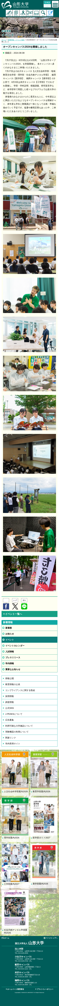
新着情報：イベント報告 (16, 40)
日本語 (47, 3)
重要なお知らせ (12, 669)
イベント (9, 639)
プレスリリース (12, 657)
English (47, 6)
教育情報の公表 (12, 684)
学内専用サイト (12, 743)
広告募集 (9, 720)
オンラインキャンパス (36, 13)
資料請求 (16, 13)
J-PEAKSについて (13, 714)
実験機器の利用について (17, 732)
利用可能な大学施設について (19, 726)
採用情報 (9, 696)
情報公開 (9, 678)
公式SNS (9, 708)
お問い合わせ (29, 13)
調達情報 (9, 702)
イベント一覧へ (12, 614)
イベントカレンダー (15, 645)
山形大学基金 (50, 13)
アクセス (22, 13)
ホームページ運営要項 (15, 989)
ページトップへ (51, 938)
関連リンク (10, 737)
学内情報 (9, 663)
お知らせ (9, 634)
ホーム (4, 40)
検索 (43, 13)
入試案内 (9, 13)
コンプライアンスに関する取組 (20, 690)
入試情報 (9, 651)
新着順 (8, 628)
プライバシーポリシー (45, 989)
